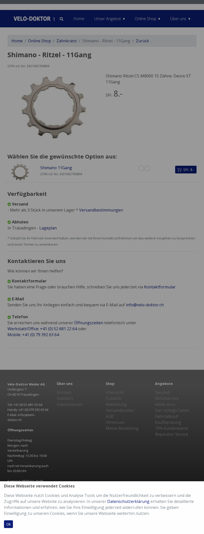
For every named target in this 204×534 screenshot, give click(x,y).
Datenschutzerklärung (128, 501)
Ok (8, 524)
